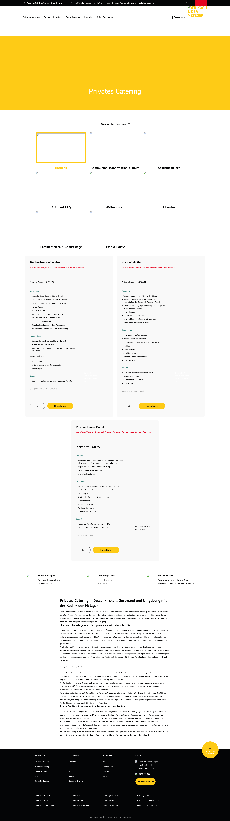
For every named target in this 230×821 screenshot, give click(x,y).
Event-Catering (73, 17)
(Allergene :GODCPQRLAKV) (133, 391)
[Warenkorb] (171, 17)
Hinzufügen (60, 406)
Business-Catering (52, 17)
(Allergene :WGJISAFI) (84, 535)
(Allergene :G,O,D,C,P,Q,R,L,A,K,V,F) (43, 388)
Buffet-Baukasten (105, 17)
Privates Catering (31, 17)
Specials (88, 17)
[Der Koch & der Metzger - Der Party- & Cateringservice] (199, 17)
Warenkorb (179, 17)
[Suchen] (162, 17)
